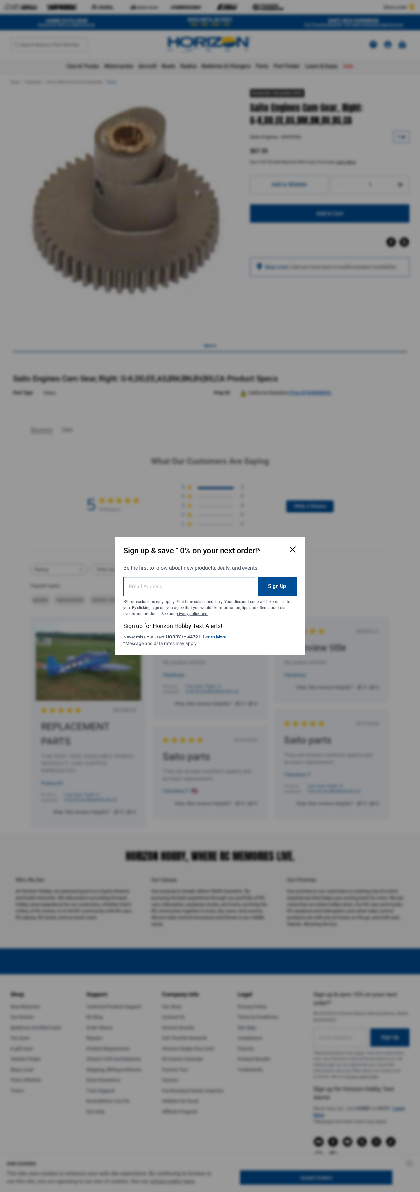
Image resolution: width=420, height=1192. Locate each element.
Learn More (215, 636)
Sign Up (277, 586)
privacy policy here (192, 613)
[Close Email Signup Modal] (293, 549)
